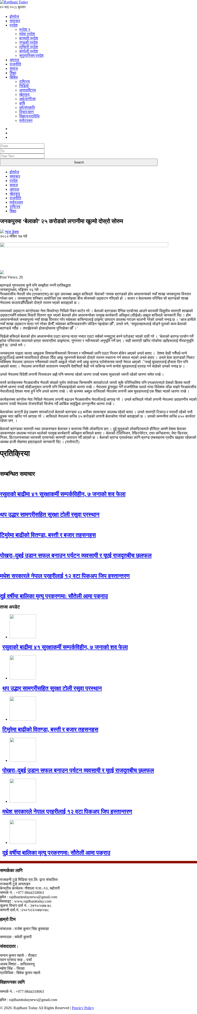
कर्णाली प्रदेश (28, 51)
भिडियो (24, 86)
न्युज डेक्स (12, 232)
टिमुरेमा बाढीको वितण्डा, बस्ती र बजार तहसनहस (48, 535)
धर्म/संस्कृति (27, 107)
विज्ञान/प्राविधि (29, 116)
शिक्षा (13, 73)
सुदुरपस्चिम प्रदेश (31, 55)
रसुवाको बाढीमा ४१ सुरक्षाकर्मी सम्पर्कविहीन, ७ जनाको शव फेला (62, 494)
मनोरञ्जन (25, 120)
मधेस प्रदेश (27, 34)
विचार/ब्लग (26, 112)
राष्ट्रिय (24, 81)
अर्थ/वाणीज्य (27, 99)
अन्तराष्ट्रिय (27, 90)
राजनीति (15, 64)
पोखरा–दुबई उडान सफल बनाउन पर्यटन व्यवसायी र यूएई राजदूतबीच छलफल (76, 555)
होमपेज (14, 16)
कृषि (22, 103)
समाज (14, 68)
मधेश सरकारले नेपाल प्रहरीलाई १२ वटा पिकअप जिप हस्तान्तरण (65, 576)
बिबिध (14, 77)
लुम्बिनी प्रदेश (28, 47)
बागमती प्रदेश (28, 38)
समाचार (15, 21)
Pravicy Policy (83, 1008)
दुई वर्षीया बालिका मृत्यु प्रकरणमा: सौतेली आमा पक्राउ (54, 596)
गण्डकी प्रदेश (28, 42)
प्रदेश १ (24, 29)
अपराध (14, 60)
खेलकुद (24, 94)
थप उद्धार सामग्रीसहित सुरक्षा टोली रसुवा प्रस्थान (49, 514)
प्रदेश (14, 25)
